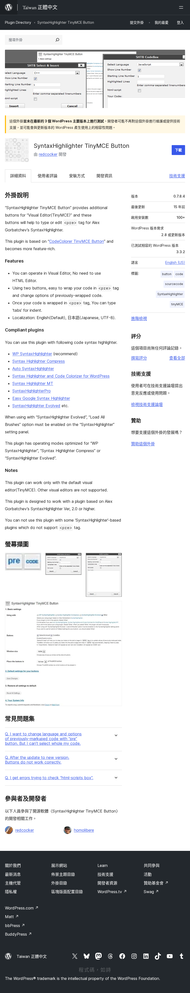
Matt (12, 916)
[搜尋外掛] (57, 40)
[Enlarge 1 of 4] (34, 559)
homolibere (84, 830)
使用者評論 (47, 175)
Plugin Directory (18, 22)
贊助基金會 (156, 883)
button (166, 274)
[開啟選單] (182, 7)
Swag (151, 891)
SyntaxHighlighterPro (31, 390)
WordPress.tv (112, 891)
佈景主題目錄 (63, 874)
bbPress (15, 925)
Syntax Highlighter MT (32, 383)
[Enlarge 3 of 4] (115, 559)
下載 (178, 150)
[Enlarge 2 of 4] (74, 559)
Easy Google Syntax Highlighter (41, 398)
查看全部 (177, 357)
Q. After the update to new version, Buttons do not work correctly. (37, 760)
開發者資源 (107, 883)
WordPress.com (22, 907)
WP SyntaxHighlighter (32, 353)
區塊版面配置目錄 (67, 891)
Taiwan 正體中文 (32, 956)
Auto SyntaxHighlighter (33, 368)
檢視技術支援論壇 (147, 404)
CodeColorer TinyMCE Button (76, 241)
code (179, 274)
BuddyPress (18, 934)
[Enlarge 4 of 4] (115, 607)
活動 (148, 874)
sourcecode (174, 284)
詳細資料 (18, 175)
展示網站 (59, 865)
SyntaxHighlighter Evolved (36, 405)
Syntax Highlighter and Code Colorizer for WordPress (61, 376)
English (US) (175, 262)
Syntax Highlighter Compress (38, 361)
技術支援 (177, 175)
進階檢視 (139, 318)
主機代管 (13, 883)
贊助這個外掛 (143, 443)
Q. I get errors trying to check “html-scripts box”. (49, 777)
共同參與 (152, 865)
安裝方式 (77, 175)
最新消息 (13, 874)
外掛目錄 (59, 883)
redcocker (48, 154)
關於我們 (13, 865)
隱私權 (11, 891)
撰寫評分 (139, 357)
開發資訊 (104, 175)
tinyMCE (177, 304)
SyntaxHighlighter (170, 294)
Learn (102, 865)
